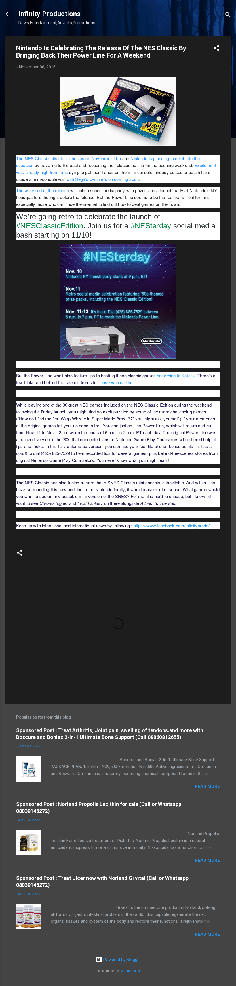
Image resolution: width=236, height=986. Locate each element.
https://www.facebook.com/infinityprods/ (172, 525)
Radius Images (130, 971)
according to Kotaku (176, 375)
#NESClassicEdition (49, 225)
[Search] (227, 15)
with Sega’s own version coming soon (102, 179)
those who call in (115, 382)
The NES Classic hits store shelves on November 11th (68, 158)
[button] (216, 49)
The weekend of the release (42, 190)
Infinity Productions (49, 14)
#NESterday (151, 225)
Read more (207, 786)
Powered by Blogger (121, 959)
